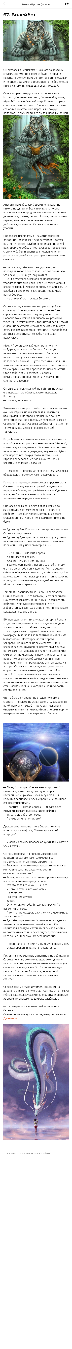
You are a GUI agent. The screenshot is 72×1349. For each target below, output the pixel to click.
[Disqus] (36, 1204)
